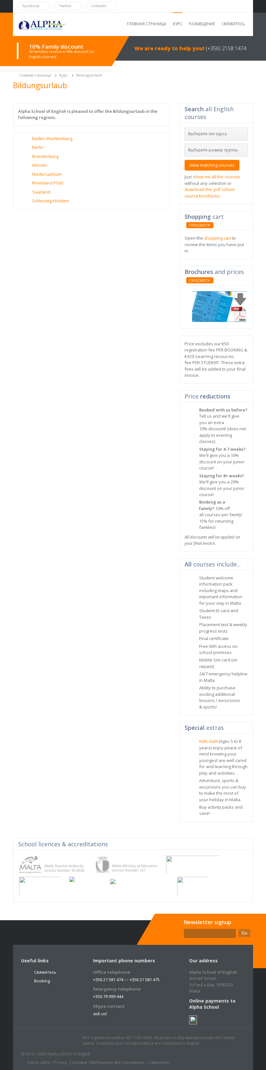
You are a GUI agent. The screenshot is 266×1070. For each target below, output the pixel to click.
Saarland (41, 192)
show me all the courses (216, 177)
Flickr (57, 1041)
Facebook (45, 1041)
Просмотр (199, 225)
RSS (69, 1041)
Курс (63, 75)
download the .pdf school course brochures (210, 192)
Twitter (32, 1041)
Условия (79, 1062)
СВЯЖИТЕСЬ (233, 24)
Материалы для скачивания (117, 1062)
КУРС (177, 24)
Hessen (39, 165)
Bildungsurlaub (89, 75)
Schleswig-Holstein (50, 201)
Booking (42, 981)
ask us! (100, 1013)
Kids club (208, 741)
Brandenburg (45, 156)
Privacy (60, 1062)
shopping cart (217, 238)
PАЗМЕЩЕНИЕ (202, 24)
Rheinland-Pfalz (48, 183)
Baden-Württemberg (52, 138)
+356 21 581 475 (144, 979)
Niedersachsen (47, 174)
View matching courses (212, 165)
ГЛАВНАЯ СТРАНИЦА (146, 24)
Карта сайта (39, 1062)
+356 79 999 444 (108, 996)
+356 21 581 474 (108, 979)
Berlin (37, 147)
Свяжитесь (45, 972)
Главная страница (35, 75)
